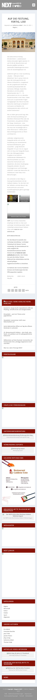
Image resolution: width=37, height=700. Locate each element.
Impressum (28, 694)
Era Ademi (7, 629)
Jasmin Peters (8, 636)
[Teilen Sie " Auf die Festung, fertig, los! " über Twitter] (12, 290)
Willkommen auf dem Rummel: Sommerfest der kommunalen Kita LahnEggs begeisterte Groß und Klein (18, 341)
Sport (5, 615)
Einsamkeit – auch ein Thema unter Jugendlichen (14, 315)
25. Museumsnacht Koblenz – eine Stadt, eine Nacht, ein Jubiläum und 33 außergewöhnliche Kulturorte (18, 334)
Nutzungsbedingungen (11, 696)
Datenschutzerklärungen (15, 694)
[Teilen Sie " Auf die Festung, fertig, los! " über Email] (20, 290)
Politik (6, 613)
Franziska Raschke (9, 631)
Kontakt (21, 696)
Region (15, 27)
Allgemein (7, 617)
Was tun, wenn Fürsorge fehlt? (13, 348)
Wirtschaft (7, 608)
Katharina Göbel (17, 25)
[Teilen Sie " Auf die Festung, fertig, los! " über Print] (23, 290)
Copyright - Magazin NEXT (15, 689)
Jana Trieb (7, 633)
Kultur (6, 611)
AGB (5, 694)
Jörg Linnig (7, 638)
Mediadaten (29, 696)
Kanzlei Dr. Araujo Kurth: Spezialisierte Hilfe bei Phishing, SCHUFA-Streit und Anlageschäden (18, 308)
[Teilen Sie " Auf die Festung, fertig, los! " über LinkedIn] (16, 290)
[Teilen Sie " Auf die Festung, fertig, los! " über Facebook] (9, 290)
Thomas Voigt (8, 642)
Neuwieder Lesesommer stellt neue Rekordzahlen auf (14, 321)
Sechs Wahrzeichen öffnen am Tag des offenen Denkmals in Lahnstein (18, 327)
